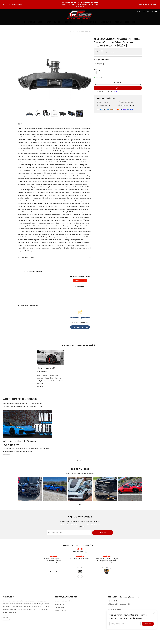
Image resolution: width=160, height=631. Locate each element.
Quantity (97, 70)
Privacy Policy (59, 607)
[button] (78, 576)
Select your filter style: (101, 60)
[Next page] (142, 489)
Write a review (80, 281)
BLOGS (127, 22)
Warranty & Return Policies (63, 601)
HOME (23, 22)
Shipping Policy (60, 604)
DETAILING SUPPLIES (105, 22)
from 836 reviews (78, 552)
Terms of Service (60, 610)
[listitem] (80, 4)
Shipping (97, 53)
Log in (138, 11)
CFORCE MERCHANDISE (88, 22)
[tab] (79, 504)
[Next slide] (87, 72)
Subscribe (148, 624)
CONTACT (135, 22)
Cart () (146, 11)
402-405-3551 (112, 601)
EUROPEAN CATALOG (53, 22)
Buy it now (118, 88)
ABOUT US (118, 22)
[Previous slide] (22, 72)
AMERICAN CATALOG (35, 22)
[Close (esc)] (154, 612)
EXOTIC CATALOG (70, 22)
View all (79, 460)
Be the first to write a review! (80, 327)
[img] (80, 548)
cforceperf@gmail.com (15, 4)
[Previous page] (18, 489)
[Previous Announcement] (56, 4)
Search (154, 11)
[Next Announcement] (104, 4)
